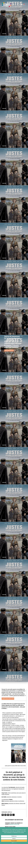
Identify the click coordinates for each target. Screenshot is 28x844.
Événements (7, 331)
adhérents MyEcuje (14, 824)
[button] (3, 815)
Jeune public (13, 331)
